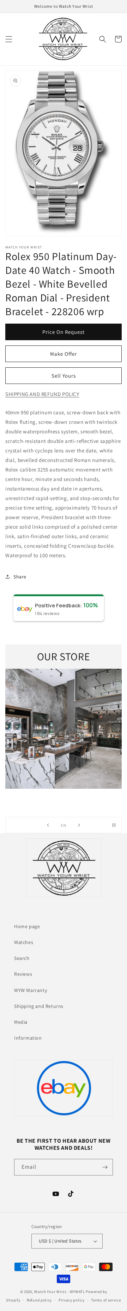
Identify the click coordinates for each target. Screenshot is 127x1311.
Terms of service (106, 1300)
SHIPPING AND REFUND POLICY (42, 394)
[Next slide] (79, 825)
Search (22, 958)
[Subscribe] (105, 1167)
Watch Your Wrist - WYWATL (59, 1291)
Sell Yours (64, 375)
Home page (27, 926)
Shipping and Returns (39, 1006)
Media (21, 1022)
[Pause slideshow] (114, 825)
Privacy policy (72, 1300)
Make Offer (63, 353)
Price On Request (63, 332)
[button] (9, 39)
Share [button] (19, 576)
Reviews (23, 974)
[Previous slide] (48, 825)
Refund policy (39, 1300)
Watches (23, 942)
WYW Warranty (30, 990)
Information (28, 1038)
